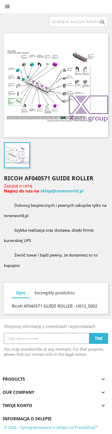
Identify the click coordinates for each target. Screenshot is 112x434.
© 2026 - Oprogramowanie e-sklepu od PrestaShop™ (51, 427)
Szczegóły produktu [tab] (54, 293)
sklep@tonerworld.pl (62, 191)
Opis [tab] (20, 293)
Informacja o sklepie (27, 419)
